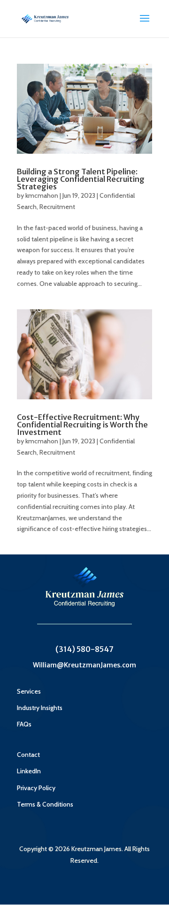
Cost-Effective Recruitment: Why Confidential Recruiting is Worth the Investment (82, 424)
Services (29, 691)
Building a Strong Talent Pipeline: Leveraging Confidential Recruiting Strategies (81, 179)
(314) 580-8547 (84, 649)
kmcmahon (41, 195)
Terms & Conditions (45, 804)
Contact (28, 754)
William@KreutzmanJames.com (84, 665)
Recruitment (57, 206)
